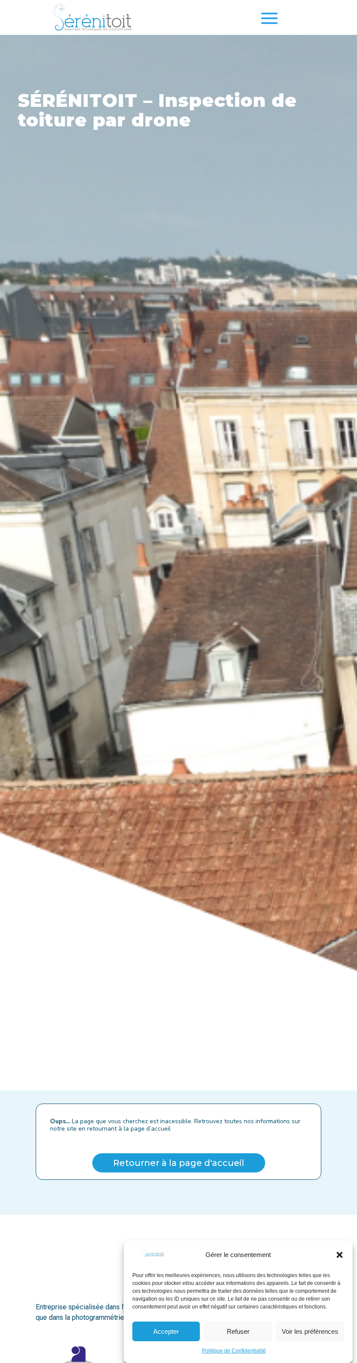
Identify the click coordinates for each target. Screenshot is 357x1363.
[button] (339, 1255)
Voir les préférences (310, 1331)
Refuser (238, 1331)
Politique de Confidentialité (234, 1351)
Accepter (166, 1331)
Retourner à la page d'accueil (178, 1163)
